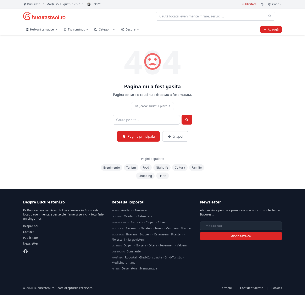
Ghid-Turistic (173, 257)
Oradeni (129, 216)
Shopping (145, 176)
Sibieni (162, 222)
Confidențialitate (251, 288)
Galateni (146, 228)
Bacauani (132, 228)
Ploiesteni (118, 239)
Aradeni (126, 210)
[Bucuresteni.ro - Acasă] (44, 16)
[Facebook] (25, 251)
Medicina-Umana (123, 262)
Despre (130, 29)
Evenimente (111, 167)
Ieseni (159, 228)
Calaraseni (161, 234)
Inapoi (178, 136)
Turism (131, 167)
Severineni (167, 245)
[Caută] (270, 16)
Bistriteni (137, 222)
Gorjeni (141, 245)
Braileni (131, 234)
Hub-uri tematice (42, 29)
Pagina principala (141, 136)
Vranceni (187, 228)
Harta (162, 176)
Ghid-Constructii (150, 257)
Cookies (276, 288)
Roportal (131, 257)
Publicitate (249, 4)
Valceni (182, 245)
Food (146, 167)
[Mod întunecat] (262, 4)
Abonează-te (241, 236)
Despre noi (30, 226)
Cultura (180, 167)
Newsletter (30, 243)
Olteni (153, 245)
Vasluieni (172, 228)
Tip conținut (76, 29)
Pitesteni (177, 234)
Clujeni (150, 222)
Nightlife (162, 167)
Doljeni (128, 245)
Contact (28, 232)
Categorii (105, 29)
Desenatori (129, 268)
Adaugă (273, 29)
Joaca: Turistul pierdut (155, 106)
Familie (197, 167)
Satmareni (145, 216)
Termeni (226, 288)
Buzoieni (145, 234)
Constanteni (135, 251)
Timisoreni (142, 210)
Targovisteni (136, 239)
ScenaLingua (148, 268)
